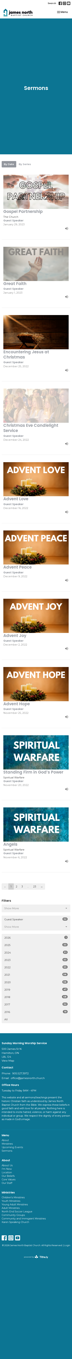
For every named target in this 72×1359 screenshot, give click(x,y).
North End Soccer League (17, 1211)
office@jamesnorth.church (28, 1078)
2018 (35, 997)
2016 (35, 1012)
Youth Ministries (11, 1200)
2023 (35, 960)
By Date (9, 164)
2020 (35, 982)
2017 (35, 1004)
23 (34, 886)
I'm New (7, 1168)
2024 (35, 952)
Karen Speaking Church (15, 1222)
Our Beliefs (8, 1175)
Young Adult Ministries (15, 1204)
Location (7, 1172)
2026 (35, 937)
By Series (25, 164)
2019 (35, 989)
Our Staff (7, 1183)
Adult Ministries (11, 1208)
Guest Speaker (35, 919)
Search (52, 3)
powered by (34, 1260)
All (6, 1019)
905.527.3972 (20, 1073)
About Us (7, 1165)
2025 (35, 945)
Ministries (7, 1143)
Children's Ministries (13, 1197)
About (5, 1140)
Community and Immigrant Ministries (24, 1218)
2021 (35, 974)
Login (67, 1245)
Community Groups (13, 1215)
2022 (35, 967)
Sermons (7, 1150)
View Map (8, 1060)
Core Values (8, 1179)
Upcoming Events (12, 1147)
